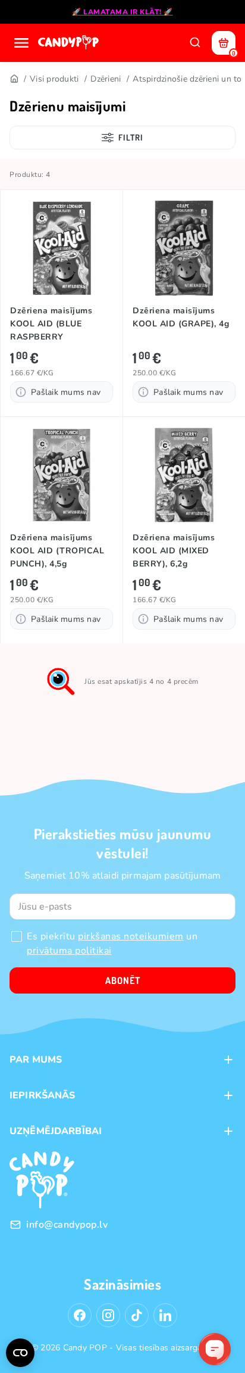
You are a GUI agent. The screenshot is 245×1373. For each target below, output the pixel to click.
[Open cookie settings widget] (20, 1352)
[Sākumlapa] (69, 43)
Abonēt (122, 980)
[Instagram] (108, 1315)
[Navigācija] (21, 43)
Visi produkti (54, 79)
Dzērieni (105, 79)
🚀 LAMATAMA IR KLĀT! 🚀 (122, 12)
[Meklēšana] (195, 43)
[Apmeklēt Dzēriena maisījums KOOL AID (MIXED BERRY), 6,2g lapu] (184, 475)
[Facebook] (80, 1315)
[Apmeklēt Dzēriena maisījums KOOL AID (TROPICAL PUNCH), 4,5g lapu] (61, 475)
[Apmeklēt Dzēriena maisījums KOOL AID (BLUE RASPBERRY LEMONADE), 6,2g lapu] (61, 248)
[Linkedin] (165, 1315)
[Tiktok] (137, 1315)
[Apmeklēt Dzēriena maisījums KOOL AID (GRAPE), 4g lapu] (184, 248)
